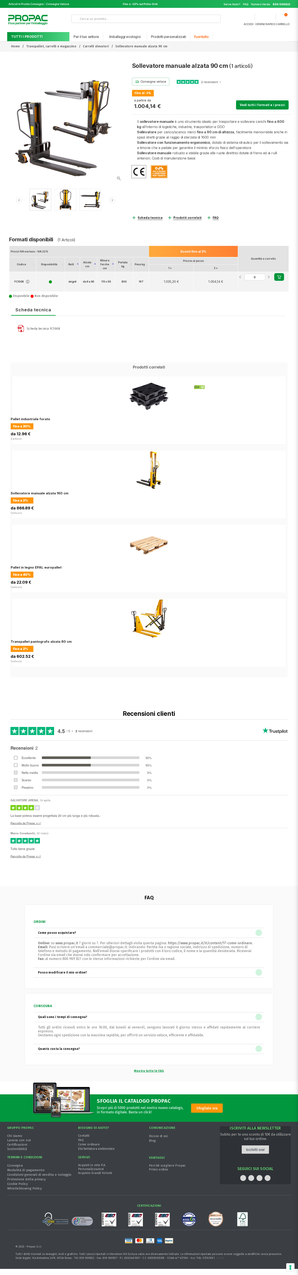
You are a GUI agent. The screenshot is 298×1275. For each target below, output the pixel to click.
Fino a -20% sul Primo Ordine (142, 4)
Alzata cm (87, 264)
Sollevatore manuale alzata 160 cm (40, 493)
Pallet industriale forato (30, 419)
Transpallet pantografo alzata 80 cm (41, 641)
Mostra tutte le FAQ (149, 1071)
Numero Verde (270, 4)
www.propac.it (66, 943)
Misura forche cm (105, 264)
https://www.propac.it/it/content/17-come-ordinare (210, 943)
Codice (21, 264)
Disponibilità (49, 264)
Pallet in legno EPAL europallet (36, 567)
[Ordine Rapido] (265, 18)
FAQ (245, 4)
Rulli (71, 264)
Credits (220, 1258)
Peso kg (140, 264)
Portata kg (123, 264)
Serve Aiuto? (232, 4)
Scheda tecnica (150, 217)
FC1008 (19, 281)
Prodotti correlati (187, 217)
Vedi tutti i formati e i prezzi (262, 105)
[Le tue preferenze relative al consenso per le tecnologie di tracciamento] (290, 1267)
